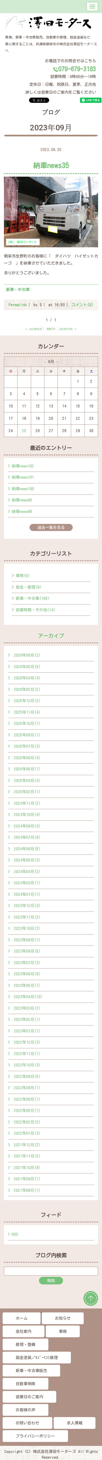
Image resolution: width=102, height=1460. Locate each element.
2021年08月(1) (27, 1190)
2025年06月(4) (27, 758)
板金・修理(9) (29, 587)
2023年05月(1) (27, 985)
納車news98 (22, 511)
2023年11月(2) (27, 917)
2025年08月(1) (27, 735)
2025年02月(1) (27, 792)
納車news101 (23, 477)
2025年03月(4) (27, 780)
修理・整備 (25, 1344)
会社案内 (23, 1331)
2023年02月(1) (27, 1019)
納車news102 (23, 466)
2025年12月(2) (27, 701)
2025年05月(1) (27, 769)
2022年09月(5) (27, 1076)
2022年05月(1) (27, 1110)
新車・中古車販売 (31, 1371)
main (51, 329)
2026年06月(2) (27, 655)
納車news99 (22, 500)
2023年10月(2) (27, 928)
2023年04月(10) (28, 997)
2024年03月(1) (27, 883)
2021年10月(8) (27, 1168)
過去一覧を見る (51, 527)
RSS (15, 1234)
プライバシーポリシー (35, 1436)
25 (24, 431)
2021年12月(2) (27, 1145)
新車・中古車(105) (33, 598)
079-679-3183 (77, 69)
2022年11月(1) (27, 1054)
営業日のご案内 (29, 1397)
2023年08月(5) (27, 951)
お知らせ (63, 1318)
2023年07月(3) (27, 963)
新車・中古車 (18, 290)
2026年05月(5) (27, 667)
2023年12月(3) (27, 906)
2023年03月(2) (27, 1008)
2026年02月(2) (27, 689)
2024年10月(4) (27, 814)
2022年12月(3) (27, 1042)
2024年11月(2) (27, 803)
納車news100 (23, 489)
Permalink (18, 305)
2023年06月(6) (27, 974)
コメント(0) (82, 305)
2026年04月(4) (27, 678)
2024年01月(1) (27, 894)
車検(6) (23, 576)
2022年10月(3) (27, 1065)
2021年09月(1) (27, 1179)
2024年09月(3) (27, 826)
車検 (63, 1331)
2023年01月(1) (27, 1031)
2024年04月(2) (27, 872)
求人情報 (74, 1423)
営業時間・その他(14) (35, 610)
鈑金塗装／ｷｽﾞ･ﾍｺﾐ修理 (37, 1358)
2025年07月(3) (27, 746)
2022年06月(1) (27, 1099)
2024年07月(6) (27, 837)
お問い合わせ (27, 1423)
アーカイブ (51, 635)
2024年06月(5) (27, 849)
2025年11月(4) (27, 712)
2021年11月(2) (27, 1156)
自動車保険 (25, 1384)
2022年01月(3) (27, 1133)
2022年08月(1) (27, 1088)
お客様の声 (25, 1410)
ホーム (21, 1318)
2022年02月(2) (27, 1122)
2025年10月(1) (27, 723)
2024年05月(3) (27, 860)
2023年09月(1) (27, 940)
